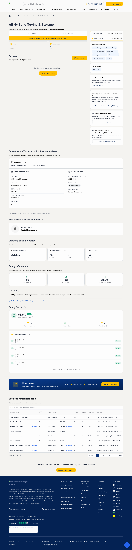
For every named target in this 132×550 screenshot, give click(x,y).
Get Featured (65, 501)
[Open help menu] (127, 545)
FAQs (83, 9)
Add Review (80, 58)
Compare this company (66, 470)
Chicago (83, 494)
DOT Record (69, 426)
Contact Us (101, 495)
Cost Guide (64, 492)
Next (120, 455)
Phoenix (83, 501)
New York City (85, 487)
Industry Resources (67, 504)
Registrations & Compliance (78, 541)
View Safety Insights (107, 122)
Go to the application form (107, 141)
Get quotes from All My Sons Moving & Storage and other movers (48, 38)
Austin (83, 508)
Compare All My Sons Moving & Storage (106, 106)
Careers (100, 488)
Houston (83, 497)
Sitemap (100, 509)
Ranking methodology (51, 544)
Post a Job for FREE (110, 384)
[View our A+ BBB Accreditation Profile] (23, 529)
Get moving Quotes (67, 488)
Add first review (49, 73)
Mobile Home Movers (26, 9)
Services (100, 513)
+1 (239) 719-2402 (67, 33)
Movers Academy (66, 508)
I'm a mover (105, 9)
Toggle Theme (4, 549)
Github (104, 541)
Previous (92, 455)
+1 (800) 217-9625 (96, 4)
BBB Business (94, 541)
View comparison (97, 85)
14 (116, 455)
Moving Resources (57, 9)
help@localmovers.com (18, 509)
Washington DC (85, 504)
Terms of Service (60, 541)
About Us (100, 485)
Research (101, 502)
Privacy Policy (46, 541)
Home (13, 9)
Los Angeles (85, 490)
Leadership (101, 506)
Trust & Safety (102, 492)
